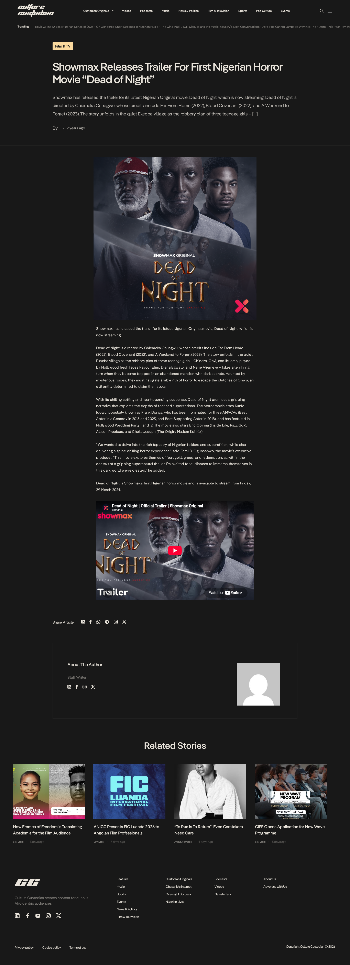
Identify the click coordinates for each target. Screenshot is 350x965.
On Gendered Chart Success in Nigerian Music (110, 26)
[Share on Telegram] (107, 622)
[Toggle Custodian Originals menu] (113, 10)
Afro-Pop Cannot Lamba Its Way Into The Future (277, 26)
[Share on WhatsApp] (98, 622)
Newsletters (223, 894)
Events (285, 10)
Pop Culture (264, 10)
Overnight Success (178, 894)
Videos (126, 10)
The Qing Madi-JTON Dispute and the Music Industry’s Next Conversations (193, 26)
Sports (242, 10)
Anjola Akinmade (183, 841)
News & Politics (188, 10)
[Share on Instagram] (116, 622)
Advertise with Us (275, 887)
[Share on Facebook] (90, 622)
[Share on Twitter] (124, 622)
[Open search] (321, 11)
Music (165, 10)
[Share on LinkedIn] (83, 622)
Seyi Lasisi (18, 841)
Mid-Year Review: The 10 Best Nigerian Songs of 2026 (42, 26)
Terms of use (77, 947)
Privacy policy (24, 947)
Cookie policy (51, 947)
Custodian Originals (96, 10)
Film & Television (218, 10)
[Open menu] (329, 11)
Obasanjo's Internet (179, 887)
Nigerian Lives (175, 902)
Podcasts (146, 10)
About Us (269, 879)
